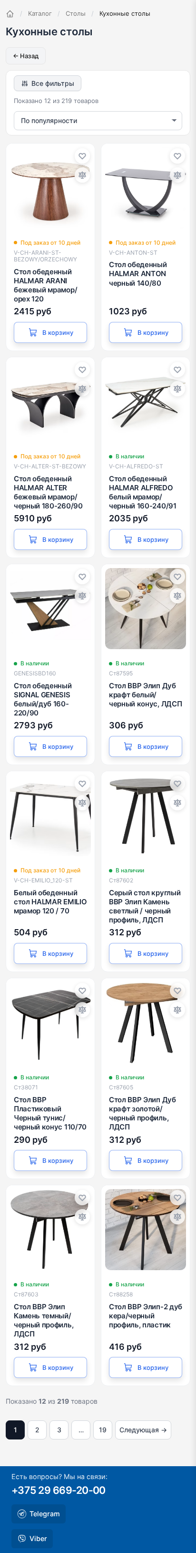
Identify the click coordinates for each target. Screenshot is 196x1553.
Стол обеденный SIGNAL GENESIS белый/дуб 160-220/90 (43, 699)
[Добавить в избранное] (82, 156)
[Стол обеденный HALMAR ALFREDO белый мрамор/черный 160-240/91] (145, 401)
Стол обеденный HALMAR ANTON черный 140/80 (138, 273)
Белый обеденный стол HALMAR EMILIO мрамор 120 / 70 (50, 901)
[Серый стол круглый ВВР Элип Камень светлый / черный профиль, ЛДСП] (145, 815)
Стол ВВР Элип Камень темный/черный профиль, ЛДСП (43, 1320)
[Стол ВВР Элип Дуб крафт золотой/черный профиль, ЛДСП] (145, 1022)
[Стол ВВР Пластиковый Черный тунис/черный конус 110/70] (50, 1022)
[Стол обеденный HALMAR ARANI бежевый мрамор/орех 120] (50, 187)
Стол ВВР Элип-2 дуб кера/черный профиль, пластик (145, 1315)
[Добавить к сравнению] (82, 175)
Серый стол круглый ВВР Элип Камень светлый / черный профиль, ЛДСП (144, 906)
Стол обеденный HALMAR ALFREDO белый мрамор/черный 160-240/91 (142, 492)
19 (103, 1430)
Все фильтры (52, 83)
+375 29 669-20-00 (58, 1490)
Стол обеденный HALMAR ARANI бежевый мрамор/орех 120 (45, 285)
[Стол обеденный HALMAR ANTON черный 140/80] (145, 187)
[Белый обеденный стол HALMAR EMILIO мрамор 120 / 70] (50, 815)
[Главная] (10, 14)
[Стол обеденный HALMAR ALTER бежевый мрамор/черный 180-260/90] (50, 401)
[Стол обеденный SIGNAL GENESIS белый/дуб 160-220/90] (50, 608)
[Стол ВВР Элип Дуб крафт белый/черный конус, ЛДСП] (145, 608)
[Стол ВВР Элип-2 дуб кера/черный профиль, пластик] (145, 1229)
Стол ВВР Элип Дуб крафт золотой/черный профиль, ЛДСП (142, 1113)
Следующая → (143, 1430)
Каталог (40, 13)
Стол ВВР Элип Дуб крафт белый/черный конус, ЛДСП (145, 694)
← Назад (26, 56)
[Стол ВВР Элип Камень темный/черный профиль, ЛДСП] (50, 1229)
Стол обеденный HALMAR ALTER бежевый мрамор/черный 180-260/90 (48, 492)
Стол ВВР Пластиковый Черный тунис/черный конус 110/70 (50, 1113)
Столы (76, 13)
